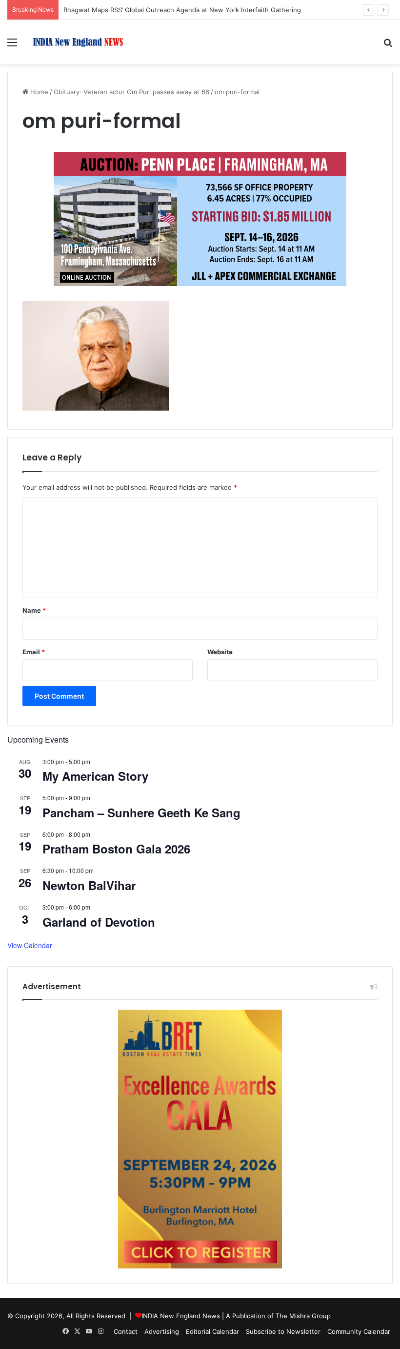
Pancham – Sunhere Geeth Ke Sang (141, 812)
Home (38, 92)
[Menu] (12, 46)
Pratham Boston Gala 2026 (116, 848)
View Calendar (29, 945)
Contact (126, 1331)
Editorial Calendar (212, 1331)
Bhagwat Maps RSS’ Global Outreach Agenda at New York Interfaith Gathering (182, 10)
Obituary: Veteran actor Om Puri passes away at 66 (131, 92)
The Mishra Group (303, 1316)
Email (33, 652)
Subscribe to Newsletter (283, 1331)
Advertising (161, 1331)
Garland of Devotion (98, 921)
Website (220, 652)
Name (34, 610)
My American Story (95, 776)
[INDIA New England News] (78, 42)
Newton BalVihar (89, 885)
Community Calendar (358, 1331)
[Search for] (388, 46)
